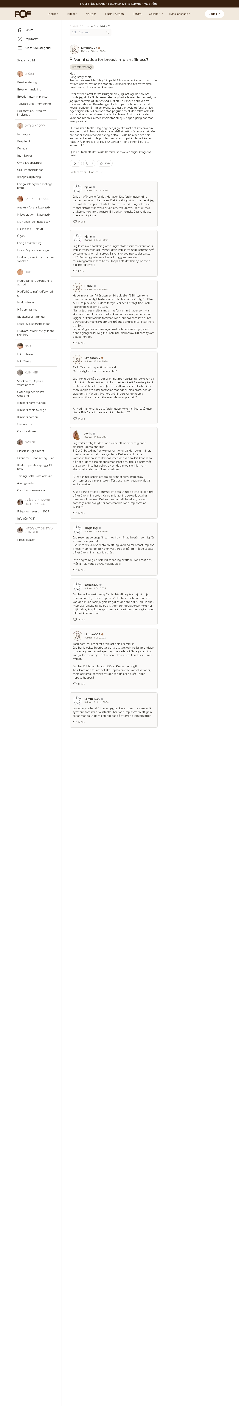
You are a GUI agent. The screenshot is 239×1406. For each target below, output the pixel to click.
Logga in (214, 14)
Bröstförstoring (82, 67)
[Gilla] (74, 163)
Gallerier (154, 14)
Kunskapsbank (178, 14)
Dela (107, 163)
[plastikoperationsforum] (21, 14)
